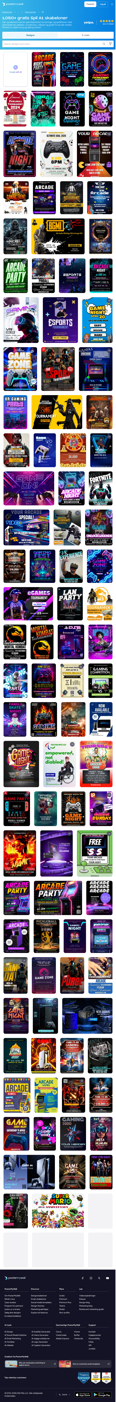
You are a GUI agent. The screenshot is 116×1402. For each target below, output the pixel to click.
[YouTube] (107, 1278)
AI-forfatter (10, 1342)
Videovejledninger (87, 1295)
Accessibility (94, 1338)
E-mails (85, 35)
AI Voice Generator (40, 1335)
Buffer (77, 1335)
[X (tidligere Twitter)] (99, 1278)
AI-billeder (9, 1345)
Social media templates (41, 1302)
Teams (62, 1306)
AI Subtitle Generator (41, 1332)
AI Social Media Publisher (16, 1335)
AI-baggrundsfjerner (41, 1338)
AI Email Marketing (13, 1338)
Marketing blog (85, 1306)
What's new (10, 1299)
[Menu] (112, 4)
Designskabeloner (39, 1295)
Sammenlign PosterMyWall (68, 1325)
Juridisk (92, 1349)
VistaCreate (61, 1335)
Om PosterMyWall (12, 1295)
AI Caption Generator (41, 1345)
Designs (30, 35)
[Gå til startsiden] (11, 4)
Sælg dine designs (13, 1312)
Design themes (37, 1306)
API (90, 1345)
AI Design (9, 1332)
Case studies (10, 1302)
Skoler (62, 1309)
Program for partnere (14, 1306)
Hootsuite (78, 1338)
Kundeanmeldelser (13, 1316)
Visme (77, 1332)
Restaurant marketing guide (91, 1309)
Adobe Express (62, 1338)
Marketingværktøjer (40, 1309)
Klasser (82, 1299)
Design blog (84, 1302)
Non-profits (64, 1312)
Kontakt (92, 1332)
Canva (58, 1332)
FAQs (91, 1342)
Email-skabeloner (38, 1299)
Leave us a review (12, 1309)
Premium (63, 1299)
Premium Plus (65, 1302)
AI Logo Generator (40, 1342)
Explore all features (39, 1312)
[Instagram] (91, 1278)
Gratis (62, 1295)
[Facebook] (82, 1278)
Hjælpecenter (95, 1335)
